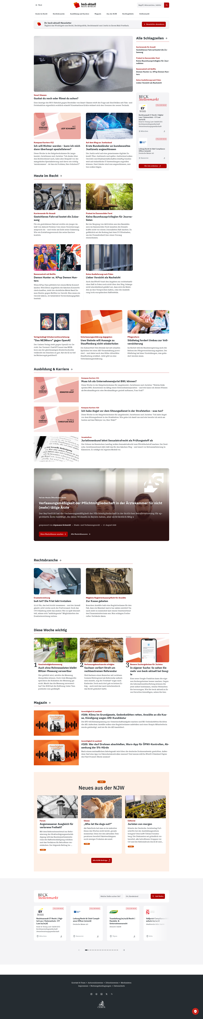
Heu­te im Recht (46, 176)
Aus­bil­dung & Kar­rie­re (51, 369)
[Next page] (123, 950)
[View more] (61, 175)
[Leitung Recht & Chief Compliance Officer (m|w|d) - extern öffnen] (164, 158)
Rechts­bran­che (46, 560)
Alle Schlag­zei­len (150, 38)
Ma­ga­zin (40, 702)
